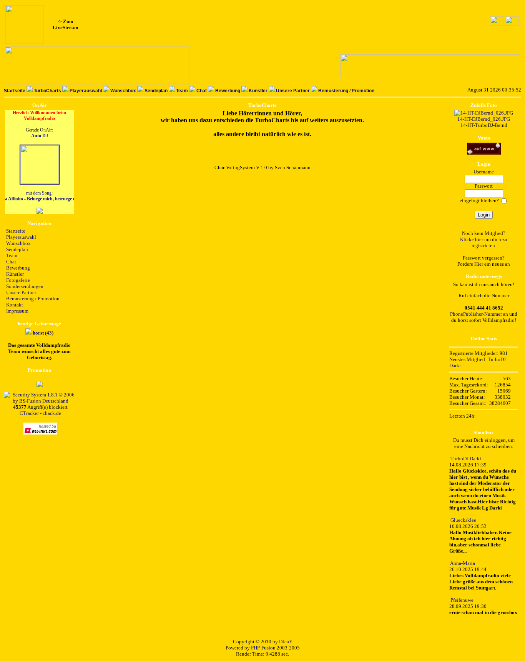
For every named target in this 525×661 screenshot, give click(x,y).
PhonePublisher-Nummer (476, 314)
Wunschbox (123, 90)
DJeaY (285, 641)
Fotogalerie (18, 280)
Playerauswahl (86, 90)
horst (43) (43, 333)
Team (182, 90)
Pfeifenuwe (461, 600)
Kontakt (14, 305)
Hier (478, 264)
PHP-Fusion (263, 648)
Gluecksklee (463, 520)
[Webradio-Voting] (484, 153)
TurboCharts (47, 90)
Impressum (17, 311)
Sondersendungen (24, 286)
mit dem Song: (39, 195)
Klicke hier (471, 239)
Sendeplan (156, 90)
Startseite (14, 90)
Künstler (258, 90)
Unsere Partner (293, 90)
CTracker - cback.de (40, 413)
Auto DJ (39, 135)
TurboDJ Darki (465, 458)
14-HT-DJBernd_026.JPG (483, 119)
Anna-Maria (462, 563)
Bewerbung (227, 90)
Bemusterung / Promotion (346, 90)
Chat (201, 90)
